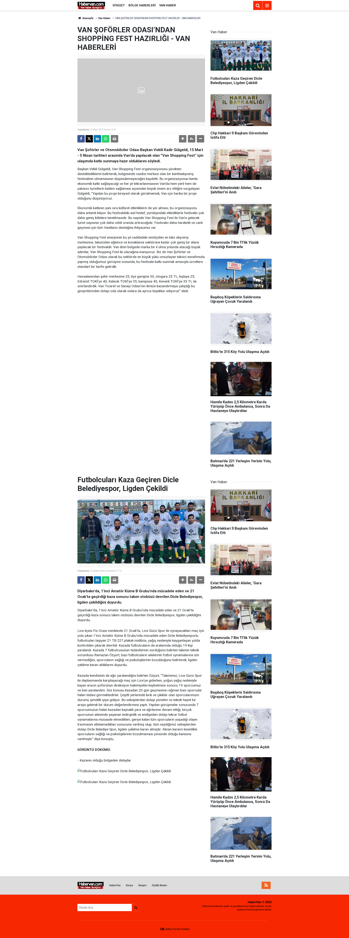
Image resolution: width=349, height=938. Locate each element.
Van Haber (167, 5)
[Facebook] (81, 138)
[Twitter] (89, 138)
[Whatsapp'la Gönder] (105, 138)
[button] (182, 138)
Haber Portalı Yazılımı (177, 929)
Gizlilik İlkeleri (159, 885)
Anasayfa (87, 18)
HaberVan (115, 885)
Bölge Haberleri (142, 5)
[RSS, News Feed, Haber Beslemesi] (266, 885)
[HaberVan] (91, 5)
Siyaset (119, 5)
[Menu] (267, 5)
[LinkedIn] (97, 138)
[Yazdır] (114, 138)
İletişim (142, 885)
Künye (129, 885)
